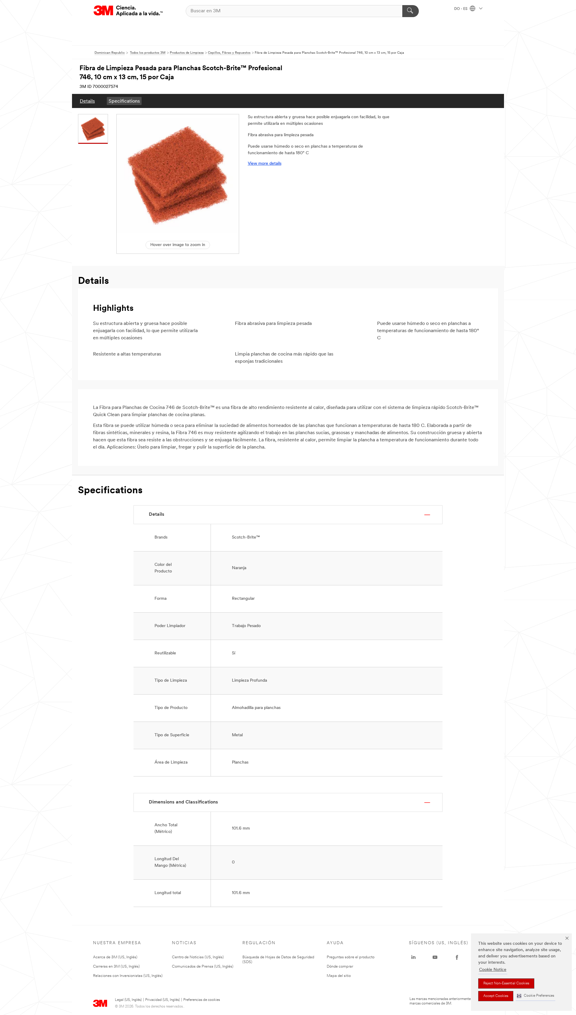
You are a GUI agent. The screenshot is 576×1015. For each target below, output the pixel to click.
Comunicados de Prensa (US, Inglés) (202, 966)
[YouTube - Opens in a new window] (435, 957)
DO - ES (461, 9)
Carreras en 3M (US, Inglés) (116, 966)
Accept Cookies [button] (495, 996)
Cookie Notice (492, 970)
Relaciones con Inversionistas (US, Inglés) (128, 976)
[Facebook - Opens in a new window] (456, 957)
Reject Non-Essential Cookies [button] (506, 983)
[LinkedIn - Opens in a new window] (413, 957)
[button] (535, 996)
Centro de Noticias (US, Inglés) (198, 957)
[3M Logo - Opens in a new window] (128, 11)
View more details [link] (264, 163)
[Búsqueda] (410, 11)
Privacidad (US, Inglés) (162, 1000)
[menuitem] (87, 101)
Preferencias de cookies (201, 1000)
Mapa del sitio (339, 976)
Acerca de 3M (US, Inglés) (115, 957)
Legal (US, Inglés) (128, 1000)
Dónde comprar (340, 966)
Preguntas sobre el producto (350, 957)
